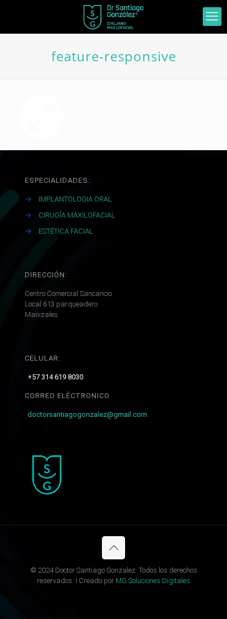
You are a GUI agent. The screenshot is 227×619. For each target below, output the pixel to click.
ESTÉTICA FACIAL (66, 231)
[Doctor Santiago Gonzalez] (113, 16)
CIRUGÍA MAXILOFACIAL (77, 215)
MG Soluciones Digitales (153, 580)
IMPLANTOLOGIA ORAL (75, 199)
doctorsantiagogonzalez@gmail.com (87, 414)
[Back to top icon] (113, 547)
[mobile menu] (212, 16)
